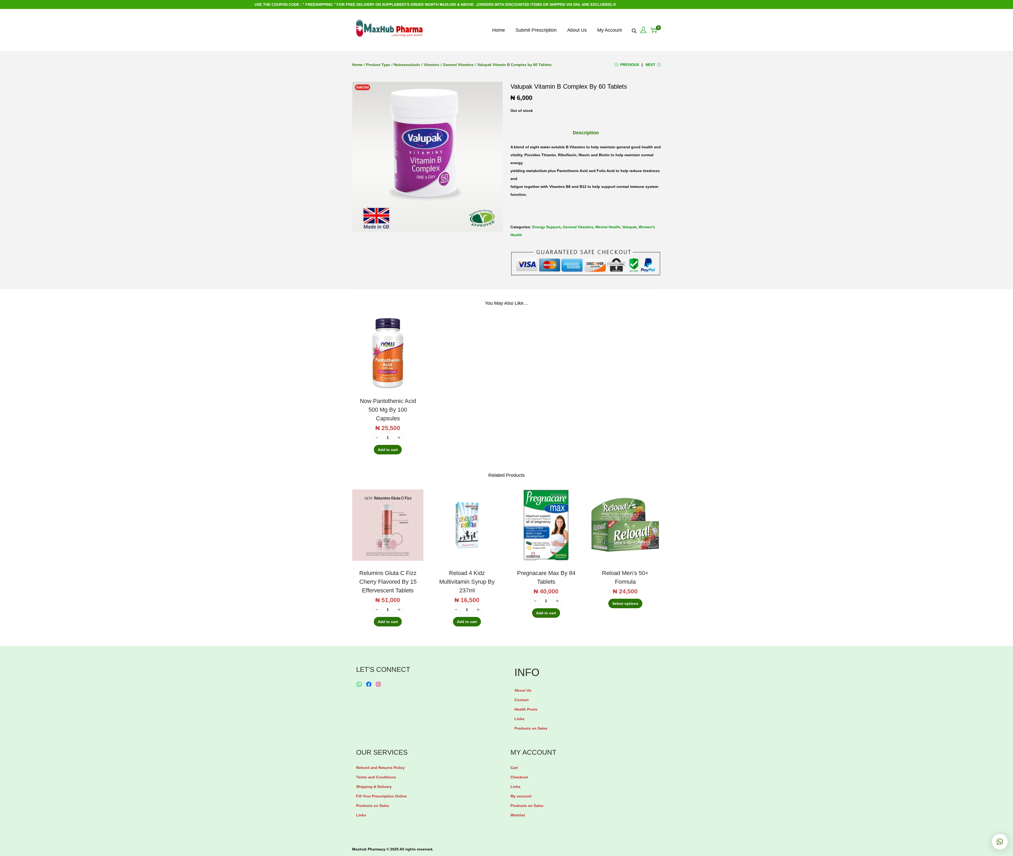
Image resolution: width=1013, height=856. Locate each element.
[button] (1000, 842)
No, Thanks (508, 448)
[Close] (568, 388)
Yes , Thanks (507, 428)
